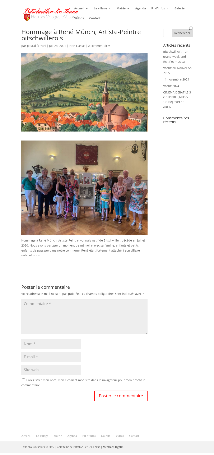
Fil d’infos (158, 8)
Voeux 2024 (171, 86)
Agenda (140, 8)
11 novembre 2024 (176, 79)
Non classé (77, 46)
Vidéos (79, 18)
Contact (95, 18)
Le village (100, 8)
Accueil (79, 8)
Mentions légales (113, 447)
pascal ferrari (36, 46)
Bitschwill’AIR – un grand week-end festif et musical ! (176, 57)
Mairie (121, 8)
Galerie (180, 8)
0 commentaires (99, 46)
